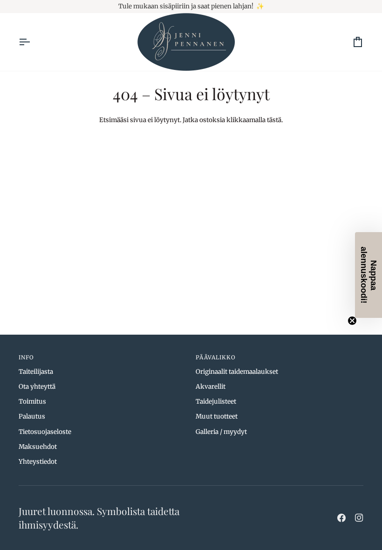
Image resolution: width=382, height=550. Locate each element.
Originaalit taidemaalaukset (237, 372)
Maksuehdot (38, 447)
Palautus (32, 416)
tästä (274, 120)
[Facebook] (341, 518)
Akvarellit (210, 387)
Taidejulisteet (216, 402)
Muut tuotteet (217, 416)
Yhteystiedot (38, 462)
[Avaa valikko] (33, 42)
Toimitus (32, 402)
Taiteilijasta (36, 372)
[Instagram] (359, 518)
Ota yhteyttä (37, 387)
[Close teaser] (352, 320)
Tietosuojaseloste (45, 432)
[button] (368, 275)
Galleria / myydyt (221, 432)
